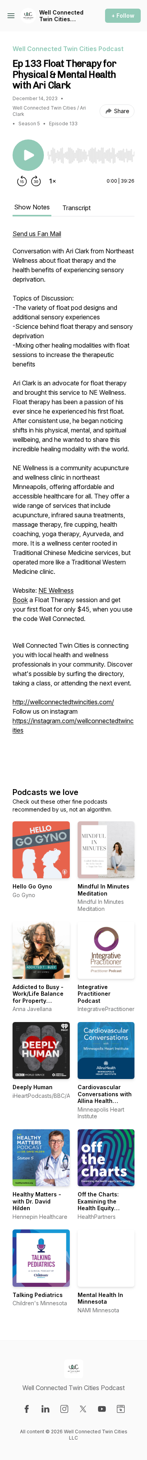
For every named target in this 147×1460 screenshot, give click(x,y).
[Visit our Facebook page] (27, 1409)
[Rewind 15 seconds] (21, 181)
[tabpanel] (73, 500)
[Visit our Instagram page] (64, 1409)
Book (20, 600)
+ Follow (122, 15)
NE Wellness (56, 590)
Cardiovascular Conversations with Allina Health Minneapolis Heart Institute (105, 1101)
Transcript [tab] (76, 208)
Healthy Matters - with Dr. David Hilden (37, 1201)
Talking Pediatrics (38, 1294)
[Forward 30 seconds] (36, 181)
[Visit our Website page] (121, 1409)
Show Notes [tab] (32, 207)
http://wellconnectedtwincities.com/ (63, 702)
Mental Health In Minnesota (100, 1298)
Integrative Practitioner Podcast (94, 994)
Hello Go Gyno (32, 886)
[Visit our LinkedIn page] (45, 1409)
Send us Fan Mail (37, 234)
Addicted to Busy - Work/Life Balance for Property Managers (38, 997)
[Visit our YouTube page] (102, 1409)
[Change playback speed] (52, 181)
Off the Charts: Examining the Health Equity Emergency (98, 1204)
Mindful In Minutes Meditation (103, 890)
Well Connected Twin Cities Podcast (61, 16)
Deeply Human (33, 1087)
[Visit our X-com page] (83, 1409)
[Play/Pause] (28, 155)
